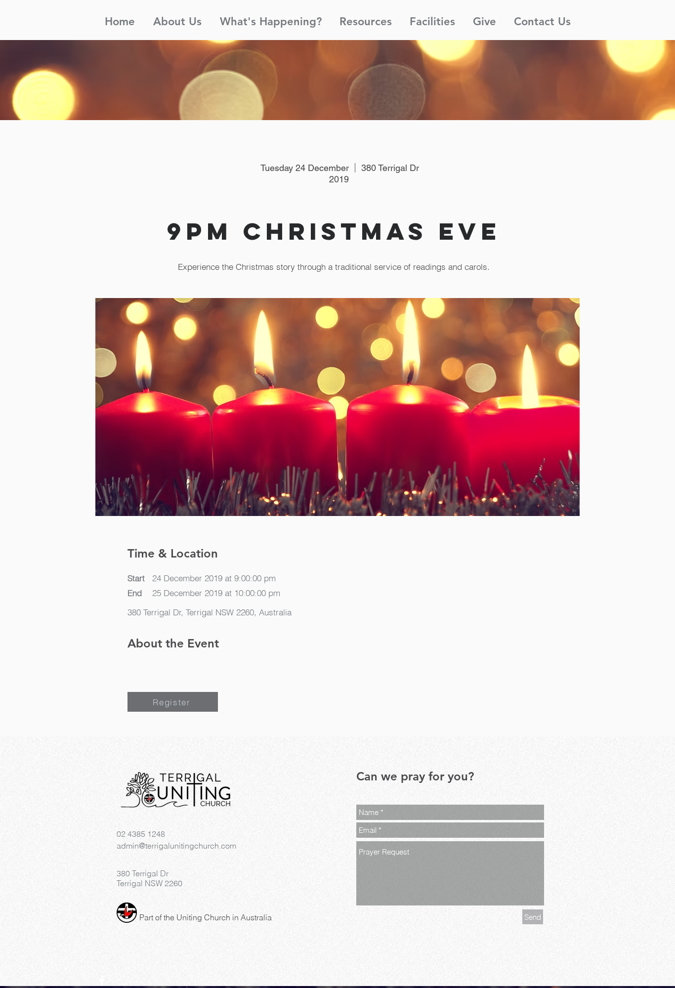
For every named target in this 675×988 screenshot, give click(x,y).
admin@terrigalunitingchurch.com (176, 846)
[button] (177, 17)
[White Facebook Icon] (101, 980)
